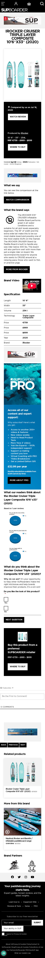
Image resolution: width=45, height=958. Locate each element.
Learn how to (14, 902)
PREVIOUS (13, 745)
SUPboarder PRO (22, 950)
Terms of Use (38, 947)
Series (27, 906)
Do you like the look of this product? (22, 593)
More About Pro (19, 480)
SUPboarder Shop (8, 947)
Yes (5, 603)
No (5, 611)
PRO (36, 906)
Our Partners (11, 950)
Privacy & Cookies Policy (22, 944)
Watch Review (18, 117)
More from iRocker (17, 269)
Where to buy (17, 147)
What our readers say (22, 953)
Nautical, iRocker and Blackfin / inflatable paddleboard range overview (19, 841)
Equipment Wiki (29, 902)
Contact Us (35, 944)
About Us (9, 944)
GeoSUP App (34, 950)
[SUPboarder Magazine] (14, 9)
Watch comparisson (17, 200)
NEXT (23, 745)
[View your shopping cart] (29, 4)
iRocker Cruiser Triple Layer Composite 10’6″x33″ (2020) (21, 790)
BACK (3, 745)
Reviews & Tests (14, 906)
